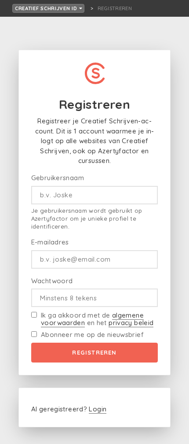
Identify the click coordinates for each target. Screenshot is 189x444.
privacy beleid (131, 322)
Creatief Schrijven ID (47, 8)
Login (97, 409)
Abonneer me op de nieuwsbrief (92, 334)
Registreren (94, 352)
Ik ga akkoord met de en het (97, 319)
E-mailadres (50, 242)
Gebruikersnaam (57, 177)
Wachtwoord (52, 281)
